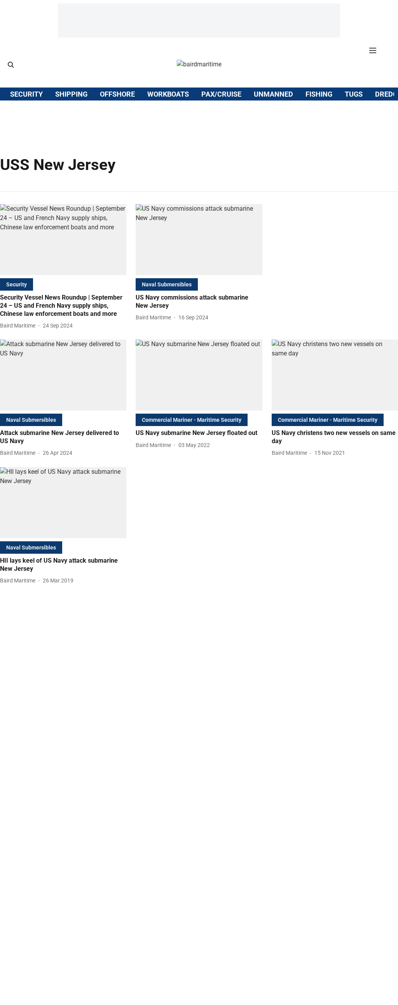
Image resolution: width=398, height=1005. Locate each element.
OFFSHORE (117, 94)
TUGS (354, 94)
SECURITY (26, 94)
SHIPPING (71, 94)
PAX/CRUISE (221, 94)
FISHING (318, 94)
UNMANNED (273, 94)
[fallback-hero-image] (63, 239)
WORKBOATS (168, 94)
